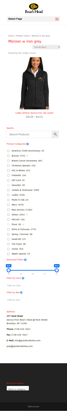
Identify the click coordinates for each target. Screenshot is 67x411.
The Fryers (19, 244)
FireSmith (19, 175)
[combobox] (18, 388)
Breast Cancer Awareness (27, 160)
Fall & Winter (21, 170)
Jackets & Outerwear (25, 190)
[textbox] (18, 389)
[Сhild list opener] (27, 156)
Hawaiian (18, 185)
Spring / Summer (22, 234)
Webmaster (33, 406)
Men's (18, 204)
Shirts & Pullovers (24, 229)
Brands (18, 156)
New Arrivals (22, 210)
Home (11, 36)
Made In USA (20, 200)
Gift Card (18, 180)
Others (18, 214)
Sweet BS (19, 239)
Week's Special (21, 254)
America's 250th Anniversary (28, 150)
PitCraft (18, 219)
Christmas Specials (23, 165)
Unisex (17, 249)
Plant (16, 224)
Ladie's (18, 195)
